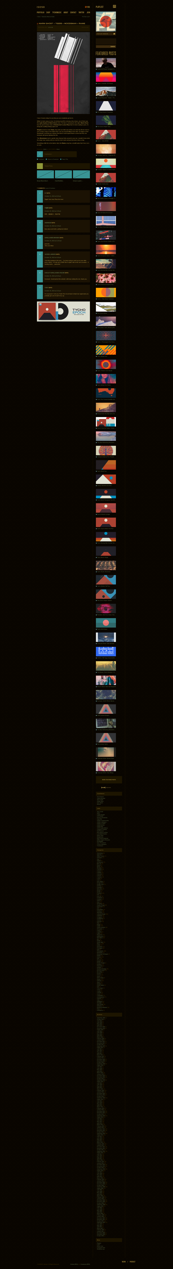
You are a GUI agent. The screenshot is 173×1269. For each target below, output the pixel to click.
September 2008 (101, 1204)
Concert (99, 875)
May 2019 (99, 1023)
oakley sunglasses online (54, 272)
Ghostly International (102, 817)
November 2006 (101, 1234)
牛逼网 (46, 208)
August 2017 (100, 1047)
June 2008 (99, 1209)
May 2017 (99, 1052)
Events (99, 890)
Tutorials (99, 992)
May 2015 (99, 1086)
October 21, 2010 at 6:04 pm (53, 196)
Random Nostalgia (101, 969)
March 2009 (100, 1195)
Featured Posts (106, 53)
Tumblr (99, 991)
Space (98, 982)
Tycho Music (56, 12)
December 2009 (101, 1182)
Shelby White (100, 801)
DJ (45, 193)
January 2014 (100, 1109)
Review (99, 973)
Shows (98, 979)
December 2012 (101, 1129)
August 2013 (100, 1117)
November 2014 (101, 1094)
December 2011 (101, 1146)
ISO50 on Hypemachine (103, 820)
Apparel (99, 860)
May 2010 (99, 1175)
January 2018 (100, 1040)
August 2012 (100, 1135)
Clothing (99, 872)
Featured (99, 893)
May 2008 (99, 1210)
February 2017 (100, 1056)
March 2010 (100, 1178)
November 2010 (101, 1166)
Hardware (99, 911)
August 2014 (100, 1099)
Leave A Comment (50, 188)
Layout (98, 930)
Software (99, 980)
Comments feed (101, 1247)
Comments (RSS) (85, 1264)
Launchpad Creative (102, 834)
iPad (98, 922)
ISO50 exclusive (101, 927)
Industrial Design (101, 914)
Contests (99, 877)
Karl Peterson (100, 831)
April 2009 (99, 1194)
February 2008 (100, 1215)
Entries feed (100, 1246)
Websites (99, 1005)
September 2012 (101, 1133)
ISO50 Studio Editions (102, 828)
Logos (98, 933)
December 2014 (101, 1093)
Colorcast (99, 874)
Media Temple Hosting (106, 787)
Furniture (99, 899)
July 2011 (99, 1154)
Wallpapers (100, 1001)
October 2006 (100, 1235)
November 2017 (101, 1043)
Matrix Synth (100, 835)
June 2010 (99, 1173)
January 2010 (100, 1181)
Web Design (100, 1004)
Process (99, 960)
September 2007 (101, 1222)
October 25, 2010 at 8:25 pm (53, 276)
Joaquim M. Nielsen (102, 829)
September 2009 (101, 1186)
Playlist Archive (106, 33)
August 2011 (100, 1152)
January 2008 (100, 1216)
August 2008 (100, 1206)
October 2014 (100, 1096)
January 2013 (100, 1127)
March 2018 (100, 1037)
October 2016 (100, 1062)
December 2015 (101, 1075)
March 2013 (100, 1124)
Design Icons (100, 884)
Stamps (99, 983)
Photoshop (99, 952)
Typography (100, 995)
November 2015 (101, 1077)
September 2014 (101, 1097)
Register (99, 1243)
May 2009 (99, 1192)
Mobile (98, 940)
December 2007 (101, 1218)
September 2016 (101, 1063)
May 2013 (99, 1121)
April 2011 (99, 1158)
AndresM (48, 222)
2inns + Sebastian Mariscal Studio (46, 16)
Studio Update (100, 985)
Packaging (99, 948)
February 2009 (100, 1197)
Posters (99, 957)
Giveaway (99, 903)
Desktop (99, 885)
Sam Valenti (100, 802)
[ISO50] (42, 7)
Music (58, 149)
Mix (98, 939)
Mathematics (100, 936)
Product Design (101, 963)
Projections (100, 965)
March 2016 (100, 1072)
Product (99, 961)
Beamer (99, 804)
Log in (98, 1244)
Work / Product (129, 1261)
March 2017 (100, 1054)
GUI (98, 908)
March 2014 (100, 1106)
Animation (99, 857)
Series (98, 976)
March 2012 (100, 1142)
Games (99, 900)
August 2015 (100, 1081)
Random (99, 967)
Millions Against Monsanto (103, 840)
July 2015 (99, 1083)
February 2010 (100, 1179)
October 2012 (100, 1132)
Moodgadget (100, 841)
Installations (100, 918)
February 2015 (100, 1090)
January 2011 (100, 1163)
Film (98, 894)
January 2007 (100, 1231)
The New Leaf (85, 16)
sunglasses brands (52, 237)
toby (46, 287)
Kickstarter (99, 929)
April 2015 (99, 1087)
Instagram (99, 917)
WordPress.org (100, 1249)
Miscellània (100, 937)
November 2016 (101, 1060)
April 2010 (99, 1176)
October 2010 (100, 1167)
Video (98, 1000)
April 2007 (99, 1226)
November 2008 (101, 1201)
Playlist (106, 6)
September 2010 (101, 1169)
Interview (99, 921)
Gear (98, 902)
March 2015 (100, 1089)
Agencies (99, 854)
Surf (98, 986)
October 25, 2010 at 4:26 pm (53, 257)
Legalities (99, 931)
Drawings (99, 887)
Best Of (99, 863)
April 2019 (99, 1025)
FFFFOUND (100, 816)
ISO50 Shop (100, 826)
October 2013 (100, 1114)
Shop (48, 12)
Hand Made (100, 909)
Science (99, 974)
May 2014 (99, 1103)
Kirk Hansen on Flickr (102, 832)
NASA (98, 945)
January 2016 (100, 1074)
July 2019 (99, 1020)
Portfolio (40, 12)
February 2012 (100, 1143)
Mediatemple (100, 837)
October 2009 (100, 1185)
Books (98, 866)
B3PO (98, 813)
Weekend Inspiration (102, 1007)
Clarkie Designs (101, 814)
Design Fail (100, 882)
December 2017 (101, 1041)
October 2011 (100, 1149)
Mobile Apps (100, 942)
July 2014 (99, 1100)
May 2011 (99, 1157)
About (66, 12)
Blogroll (99, 865)
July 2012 (99, 1136)
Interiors (99, 920)
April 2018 (99, 1035)
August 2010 (100, 1170)
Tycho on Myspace (102, 844)
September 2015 (101, 1080)
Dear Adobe (100, 881)
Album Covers (100, 856)
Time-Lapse (100, 988)
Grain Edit (99, 819)
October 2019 (100, 1019)
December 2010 (101, 1164)
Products (99, 964)
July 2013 (99, 1118)
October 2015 (100, 1078)
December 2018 (101, 1026)
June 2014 (99, 1102)
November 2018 (101, 1028)
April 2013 (99, 1123)
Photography (100, 951)
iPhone (98, 924)
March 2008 (100, 1213)
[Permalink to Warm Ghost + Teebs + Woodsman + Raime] (61, 23)
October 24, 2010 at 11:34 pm (53, 240)
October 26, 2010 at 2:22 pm (53, 290)
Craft (98, 880)
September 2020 (101, 1017)
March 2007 (100, 1228)
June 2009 (99, 1191)
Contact (73, 12)
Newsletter (99, 946)
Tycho (98, 994)
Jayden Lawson (50, 254)
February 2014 (100, 1108)
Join (88, 12)
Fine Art (99, 896)
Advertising (100, 853)
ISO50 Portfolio (101, 825)
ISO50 (98, 925)
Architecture (100, 862)
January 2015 (100, 1092)
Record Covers (101, 970)
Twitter (81, 12)
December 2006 (101, 1232)
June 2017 (99, 1050)
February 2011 (100, 1161)
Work (98, 1009)
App (98, 859)
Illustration (99, 912)
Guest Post (100, 906)
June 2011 (99, 1155)
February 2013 (100, 1126)
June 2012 (99, 1138)
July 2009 (99, 1189)
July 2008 (99, 1207)
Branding (99, 868)
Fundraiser (99, 897)
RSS (87, 7)
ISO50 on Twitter (101, 823)
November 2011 (101, 1148)
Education (99, 888)
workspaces (100, 1010)
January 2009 (100, 1198)
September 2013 (101, 1115)
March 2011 (100, 1160)
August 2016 (100, 1065)
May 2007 (99, 1225)
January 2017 (100, 1057)
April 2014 (99, 1105)
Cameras (99, 869)
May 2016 (99, 1069)
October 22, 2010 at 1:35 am (53, 211)
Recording (99, 971)
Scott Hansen (100, 796)
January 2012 (100, 1145)
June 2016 (99, 1068)
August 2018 (100, 1029)
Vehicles (99, 998)
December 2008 (101, 1200)
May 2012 (99, 1139)
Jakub (50, 27)
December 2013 (101, 1111)
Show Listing (100, 977)
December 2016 (101, 1059)
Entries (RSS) (74, 1264)
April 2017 (99, 1053)
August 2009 (100, 1188)
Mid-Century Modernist (102, 838)
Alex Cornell (100, 799)
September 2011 (101, 1151)
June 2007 (99, 1224)
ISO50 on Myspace (102, 822)
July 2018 (99, 1031)
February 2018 (100, 1038)
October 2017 (100, 1044)
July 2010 (99, 1172)
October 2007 (100, 1221)
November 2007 (101, 1219)
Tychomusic (100, 845)
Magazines (99, 934)
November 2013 (101, 1112)
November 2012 (101, 1130)
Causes (99, 871)
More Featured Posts (109, 779)
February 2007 (100, 1229)
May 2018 (99, 1034)
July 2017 (99, 1049)
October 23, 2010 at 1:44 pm (53, 226)
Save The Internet (101, 842)
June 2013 (99, 1120)
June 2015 (99, 1084)
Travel (98, 989)
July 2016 (99, 1066)
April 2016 (99, 1071)
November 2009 (101, 1183)
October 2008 (100, 1203)
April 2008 (99, 1212)
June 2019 (99, 1022)
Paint (98, 949)
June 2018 (99, 1032)
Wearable (99, 1003)
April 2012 (99, 1141)
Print (98, 958)
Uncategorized (100, 997)
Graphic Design (101, 905)
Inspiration (99, 915)
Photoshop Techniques (102, 954)
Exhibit (98, 891)
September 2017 (101, 1046)
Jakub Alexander (101, 798)
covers (98, 878)
